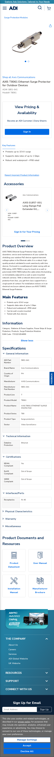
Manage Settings (27, 739)
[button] (52, 378)
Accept (27, 745)
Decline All (27, 751)
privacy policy (24, 721)
